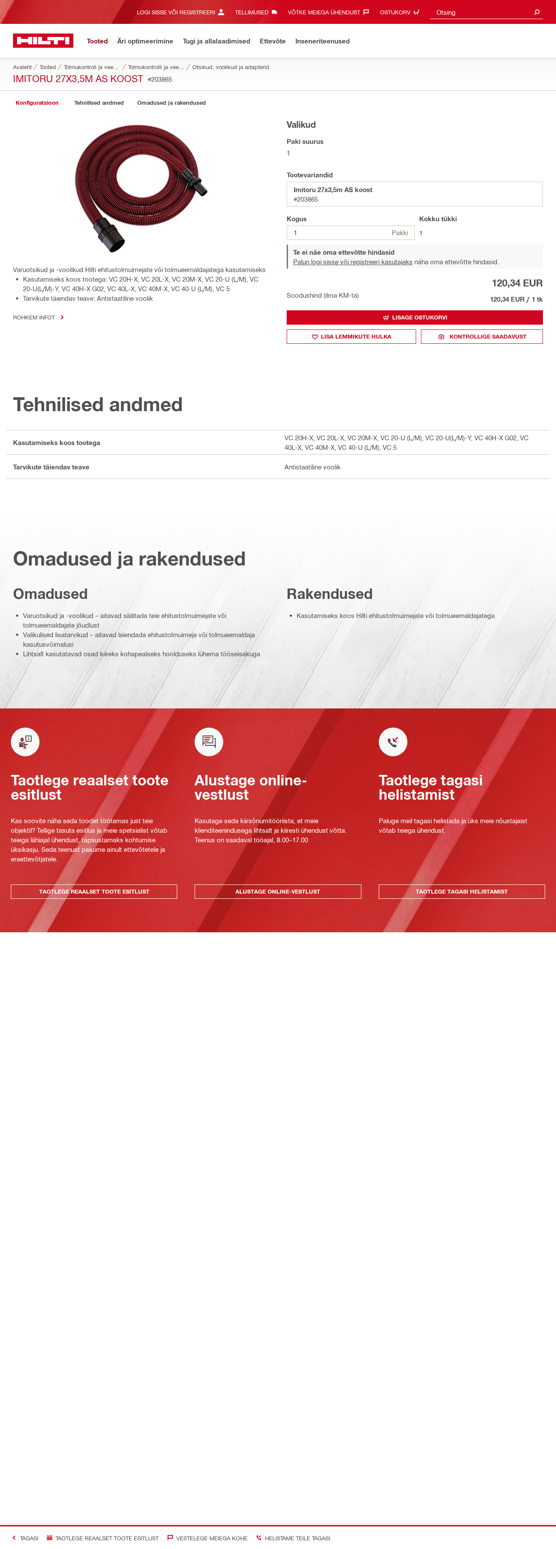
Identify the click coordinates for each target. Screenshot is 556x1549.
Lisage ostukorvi (419, 317)
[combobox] (486, 12)
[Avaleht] (43, 40)
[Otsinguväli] (537, 12)
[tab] (37, 103)
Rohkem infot (34, 317)
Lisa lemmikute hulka (356, 336)
